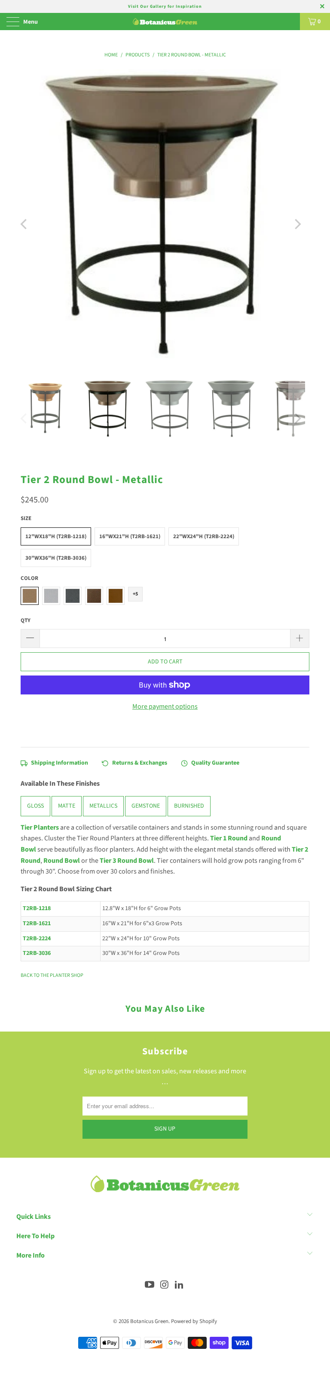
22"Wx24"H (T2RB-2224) (203, 536)
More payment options (165, 706)
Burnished (189, 806)
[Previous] (24, 224)
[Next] (297, 224)
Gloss (35, 806)
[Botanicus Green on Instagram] (164, 1286)
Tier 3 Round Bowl (127, 860)
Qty (26, 620)
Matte (66, 806)
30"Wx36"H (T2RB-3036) (55, 558)
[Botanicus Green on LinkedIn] (179, 1286)
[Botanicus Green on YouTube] (149, 1286)
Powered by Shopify (194, 1321)
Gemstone (145, 806)
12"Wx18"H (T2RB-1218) (55, 536)
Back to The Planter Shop (52, 975)
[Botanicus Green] (165, 21)
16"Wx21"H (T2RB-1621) (129, 536)
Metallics (103, 806)
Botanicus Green (149, 1321)
